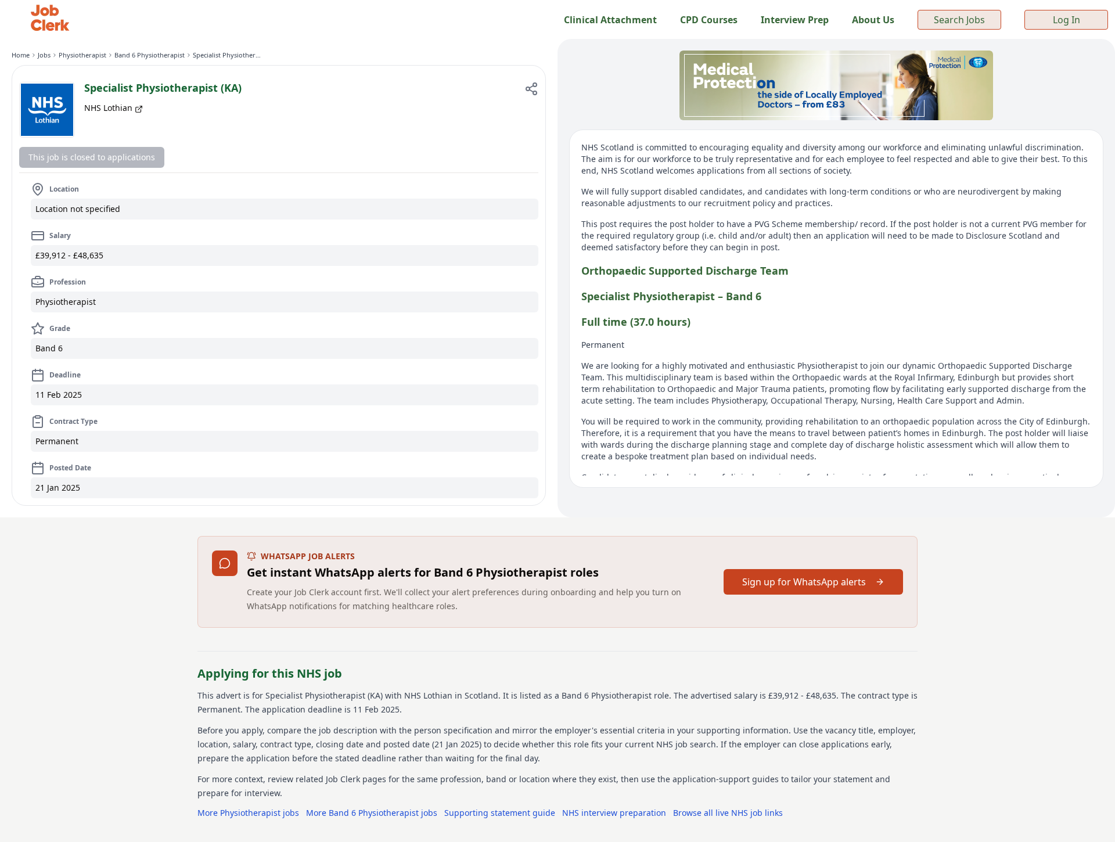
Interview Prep (795, 19)
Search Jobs (959, 19)
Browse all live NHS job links (728, 812)
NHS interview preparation (614, 812)
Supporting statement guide (499, 812)
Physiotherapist (82, 55)
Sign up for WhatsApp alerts (804, 581)
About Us (873, 19)
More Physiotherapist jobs (248, 812)
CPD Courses (709, 19)
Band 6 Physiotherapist (149, 55)
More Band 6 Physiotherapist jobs (371, 812)
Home (21, 55)
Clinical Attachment (610, 19)
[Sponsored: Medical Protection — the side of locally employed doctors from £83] (836, 85)
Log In (1066, 19)
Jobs (44, 55)
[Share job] (531, 89)
